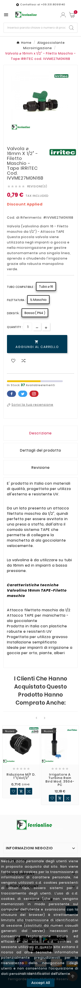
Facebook (11, 394)
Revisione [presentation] (41, 467)
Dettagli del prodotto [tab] (40, 450)
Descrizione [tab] (40, 433)
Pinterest (33, 394)
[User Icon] (63, 14)
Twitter (22, 394)
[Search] (71, 27)
